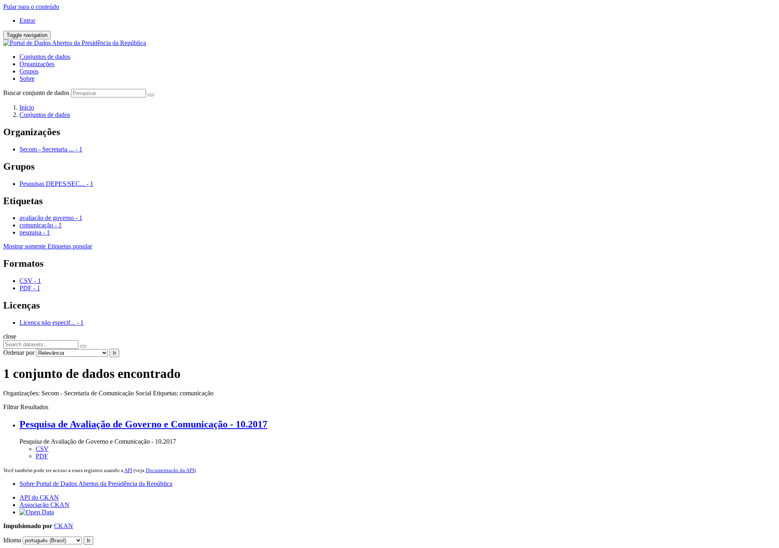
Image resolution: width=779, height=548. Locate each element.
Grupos (29, 71)
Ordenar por (18, 352)
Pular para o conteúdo (31, 6)
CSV (42, 448)
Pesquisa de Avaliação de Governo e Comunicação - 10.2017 (143, 424)
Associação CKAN (44, 504)
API (128, 470)
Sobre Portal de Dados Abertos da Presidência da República (95, 483)
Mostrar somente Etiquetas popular (47, 246)
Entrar (27, 20)
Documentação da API (170, 470)
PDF (42, 456)
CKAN (63, 525)
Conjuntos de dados (44, 56)
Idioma (12, 540)
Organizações (36, 63)
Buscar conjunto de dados (36, 92)
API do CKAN (39, 497)
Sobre (26, 78)
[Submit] (151, 95)
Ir (114, 353)
